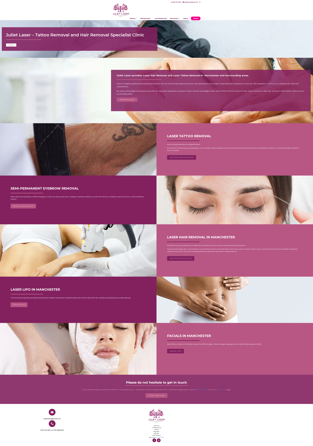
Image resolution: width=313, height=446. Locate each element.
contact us (221, 390)
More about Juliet (127, 100)
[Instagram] (159, 440)
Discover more (19, 305)
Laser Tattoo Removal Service (182, 157)
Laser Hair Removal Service (181, 258)
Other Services (174, 18)
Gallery (185, 18)
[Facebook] (154, 440)
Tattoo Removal (145, 18)
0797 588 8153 (160, 437)
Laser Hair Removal (161, 18)
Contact (195, 18)
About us (132, 18)
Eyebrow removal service (23, 206)
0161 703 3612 (202, 390)
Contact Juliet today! (156, 395)
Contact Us (11, 45)
